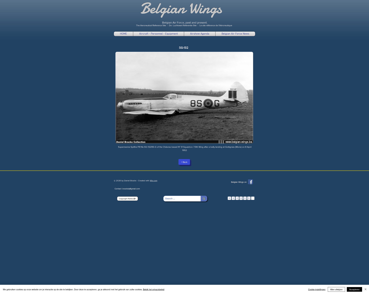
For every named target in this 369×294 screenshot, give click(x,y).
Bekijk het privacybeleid (153, 289)
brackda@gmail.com (131, 188)
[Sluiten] (365, 289)
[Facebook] (250, 181)
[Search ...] (204, 198)
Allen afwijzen (336, 289)
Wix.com (153, 180)
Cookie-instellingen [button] (316, 289)
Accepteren (354, 289)
